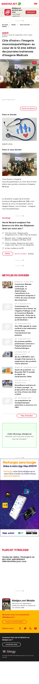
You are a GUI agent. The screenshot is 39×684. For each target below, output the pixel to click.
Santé (4, 26)
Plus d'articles (27, 416)
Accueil (5, 25)
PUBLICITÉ (19, 20)
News (14, 25)
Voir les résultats (21, 254)
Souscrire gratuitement (14, 622)
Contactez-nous (11, 644)
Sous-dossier (25, 25)
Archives (31, 254)
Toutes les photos (28, 108)
